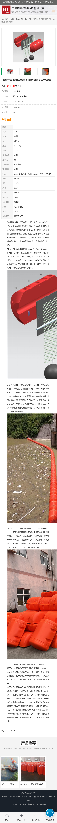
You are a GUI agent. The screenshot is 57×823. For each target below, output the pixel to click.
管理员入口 (36, 804)
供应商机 (19, 19)
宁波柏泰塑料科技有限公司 (40, 797)
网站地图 (43, 804)
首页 (12, 19)
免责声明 (29, 804)
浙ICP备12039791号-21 (23, 797)
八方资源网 (22, 804)
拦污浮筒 (28, 19)
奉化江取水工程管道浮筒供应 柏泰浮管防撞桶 (19, 784)
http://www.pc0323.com (9, 731)
